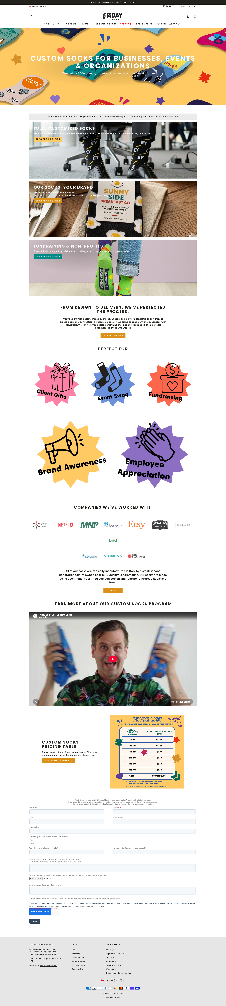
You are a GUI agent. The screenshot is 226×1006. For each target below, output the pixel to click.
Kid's (85, 24)
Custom (161, 24)
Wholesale (111, 969)
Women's (71, 24)
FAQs (74, 950)
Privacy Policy (78, 965)
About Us (175, 24)
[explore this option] (113, 150)
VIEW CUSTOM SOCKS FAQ (58, 761)
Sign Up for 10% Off (115, 953)
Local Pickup (78, 957)
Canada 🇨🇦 (126, 24)
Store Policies (78, 961)
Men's (56, 24)
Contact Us (77, 969)
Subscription (144, 24)
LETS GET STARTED (113, 335)
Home (46, 24)
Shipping (76, 953)
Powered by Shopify (113, 997)
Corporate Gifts (113, 965)
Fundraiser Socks (106, 24)
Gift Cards (111, 957)
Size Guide (111, 961)
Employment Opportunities (118, 973)
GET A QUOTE (113, 590)
